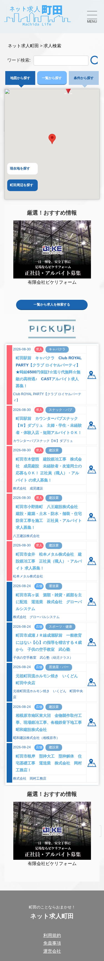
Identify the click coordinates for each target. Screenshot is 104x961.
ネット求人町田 (23, 45)
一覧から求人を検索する (52, 304)
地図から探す (20, 78)
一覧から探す (52, 78)
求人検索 (52, 45)
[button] (52, 139)
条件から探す (84, 78)
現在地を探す (20, 168)
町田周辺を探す (21, 185)
